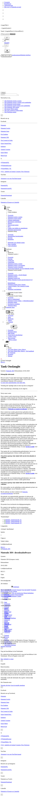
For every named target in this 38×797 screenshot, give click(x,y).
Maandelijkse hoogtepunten (15, 236)
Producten (10, 318)
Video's (10, 320)
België (6, 621)
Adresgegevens (8, 5)
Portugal (6, 607)
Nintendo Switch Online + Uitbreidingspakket (20, 301)
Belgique (6, 610)
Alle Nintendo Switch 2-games (12, 101)
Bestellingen (7, 4)
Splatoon (3, 146)
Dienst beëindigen (29, 593)
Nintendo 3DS (5, 137)
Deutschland (7, 612)
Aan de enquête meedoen (18, 685)
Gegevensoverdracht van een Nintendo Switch (21, 268)
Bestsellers (11, 239)
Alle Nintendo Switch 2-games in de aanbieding (17, 102)
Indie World (11, 333)
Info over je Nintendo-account (12, 7)
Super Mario (4, 152)
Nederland (7, 604)
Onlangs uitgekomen (13, 220)
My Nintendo (11, 352)
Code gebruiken (12, 246)
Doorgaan (8, 646)
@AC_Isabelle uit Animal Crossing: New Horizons (15, 171)
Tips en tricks (11, 338)
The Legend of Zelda (7, 140)
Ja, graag (10, 659)
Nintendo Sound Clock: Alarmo (17, 284)
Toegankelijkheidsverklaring (9, 596)
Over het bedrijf (26, 590)
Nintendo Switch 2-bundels (15, 267)
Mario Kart (4, 155)
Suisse (6, 638)
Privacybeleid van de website (9, 591)
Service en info (30, 446)
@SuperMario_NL (6, 168)
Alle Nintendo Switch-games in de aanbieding (17, 105)
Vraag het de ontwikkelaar (15, 335)
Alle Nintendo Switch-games (12, 104)
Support (19, 590)
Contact (19, 596)
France (6, 615)
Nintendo (3, 125)
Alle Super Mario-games (11, 109)
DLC (9, 226)
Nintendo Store (5, 131)
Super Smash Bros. (6, 143)
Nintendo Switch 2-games (15, 217)
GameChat (11, 260)
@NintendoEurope (6, 165)
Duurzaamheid (19, 594)
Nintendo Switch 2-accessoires (16, 265)
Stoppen (3, 646)
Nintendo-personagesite (14, 230)
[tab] (19, 587)
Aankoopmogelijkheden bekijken (21, 55)
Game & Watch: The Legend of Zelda (18, 286)
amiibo (10, 288)
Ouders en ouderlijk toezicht (8, 590)
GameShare (11, 262)
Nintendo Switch (5, 128)
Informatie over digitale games (16, 242)
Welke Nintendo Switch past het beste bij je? (20, 280)
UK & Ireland (8, 615)
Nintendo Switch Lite (14, 278)
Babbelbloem (11, 283)
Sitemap (10, 356)
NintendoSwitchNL (6, 188)
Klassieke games (12, 302)
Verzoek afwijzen (5, 685)
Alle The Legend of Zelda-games (13, 110)
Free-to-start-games (13, 225)
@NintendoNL (5, 162)
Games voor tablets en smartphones (17, 228)
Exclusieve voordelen (14, 304)
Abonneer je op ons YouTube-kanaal (11, 178)
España (6, 597)
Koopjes (10, 238)
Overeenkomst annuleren (8, 594)
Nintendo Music (12, 305)
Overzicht (7, 2)
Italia (5, 602)
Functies (10, 259)
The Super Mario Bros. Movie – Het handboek (21, 351)
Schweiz (6, 637)
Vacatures (10, 354)
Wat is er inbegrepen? (14, 299)
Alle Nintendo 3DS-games (11, 107)
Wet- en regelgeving (17, 593)
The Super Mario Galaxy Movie (17, 349)
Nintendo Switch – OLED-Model (17, 275)
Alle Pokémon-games (10, 112)
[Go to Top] (19, 359)
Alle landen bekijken (10, 645)
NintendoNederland (6, 195)
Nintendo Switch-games (14, 218)
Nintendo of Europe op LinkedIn (10, 202)
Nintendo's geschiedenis (14, 289)
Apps (9, 317)
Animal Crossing (5, 149)
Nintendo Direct (12, 331)
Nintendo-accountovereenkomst (17, 409)
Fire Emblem (4, 134)
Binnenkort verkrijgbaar (14, 222)
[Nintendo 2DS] (5, 549)
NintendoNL (4, 185)
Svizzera (6, 627)
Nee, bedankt (4, 659)
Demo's (10, 223)
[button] (20, 207)
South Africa (7, 616)
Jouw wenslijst (12, 244)
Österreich (7, 632)
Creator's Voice (12, 336)
